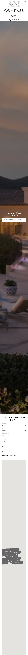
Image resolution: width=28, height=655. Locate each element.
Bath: (2, 449)
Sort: (2, 428)
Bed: (2, 444)
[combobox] (14, 425)
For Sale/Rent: (4, 423)
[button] (3, 562)
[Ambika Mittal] (14, 7)
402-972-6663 (14, 20)
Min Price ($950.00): (5, 433)
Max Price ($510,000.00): (6, 439)
